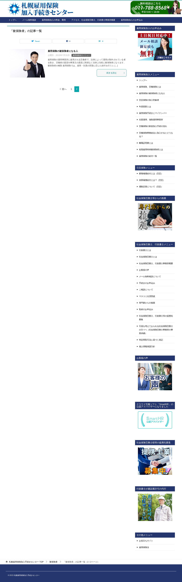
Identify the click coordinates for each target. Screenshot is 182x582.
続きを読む (111, 73)
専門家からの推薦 (147, 303)
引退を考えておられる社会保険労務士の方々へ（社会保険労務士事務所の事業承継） (156, 329)
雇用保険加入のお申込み (132, 20)
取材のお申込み (146, 309)
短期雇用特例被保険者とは (151, 149)
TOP (26, 562)
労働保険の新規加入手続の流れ (153, 126)
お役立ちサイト (146, 541)
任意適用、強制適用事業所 (151, 119)
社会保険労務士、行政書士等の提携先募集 (156, 318)
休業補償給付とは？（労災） (152, 180)
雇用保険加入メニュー (81, 55)
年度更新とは (145, 106)
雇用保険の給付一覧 (148, 156)
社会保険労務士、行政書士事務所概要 (156, 263)
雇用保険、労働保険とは (150, 87)
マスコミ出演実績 (147, 296)
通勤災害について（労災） (151, 186)
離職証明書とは (146, 143)
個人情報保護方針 (147, 346)
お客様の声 (144, 270)
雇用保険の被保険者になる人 (63, 51)
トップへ (12, 20)
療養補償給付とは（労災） (151, 173)
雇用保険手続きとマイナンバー (153, 113)
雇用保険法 (144, 547)
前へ (64, 89)
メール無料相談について (150, 276)
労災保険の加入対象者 (149, 100)
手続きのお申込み (147, 283)
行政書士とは (145, 250)
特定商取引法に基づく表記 (151, 340)
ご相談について (146, 289)
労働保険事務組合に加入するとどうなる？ (156, 135)
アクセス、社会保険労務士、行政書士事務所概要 (93, 20)
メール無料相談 (29, 20)
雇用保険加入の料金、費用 (54, 20)
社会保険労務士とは (148, 257)
